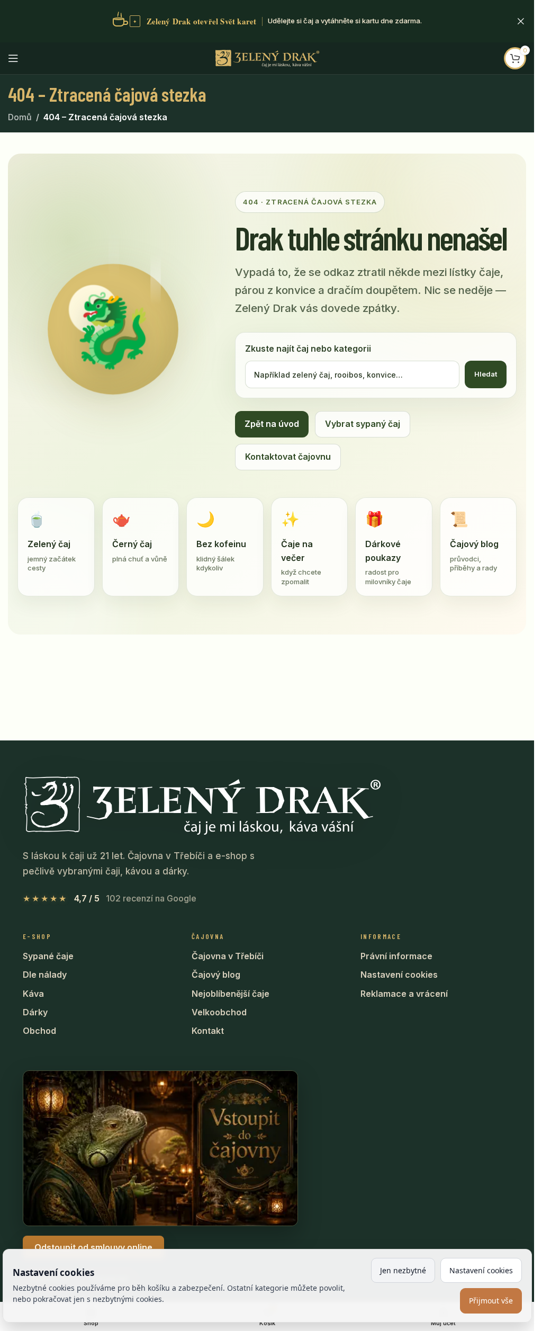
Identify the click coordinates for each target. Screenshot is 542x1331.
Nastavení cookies (399, 974)
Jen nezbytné (403, 1270)
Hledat (485, 374)
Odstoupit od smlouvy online (93, 1247)
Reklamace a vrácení (404, 993)
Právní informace (396, 956)
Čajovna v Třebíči (228, 956)
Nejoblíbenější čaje (230, 993)
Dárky (35, 1012)
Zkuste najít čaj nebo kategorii (308, 348)
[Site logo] (267, 57)
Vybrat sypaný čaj (362, 423)
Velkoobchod (219, 1012)
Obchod (39, 1030)
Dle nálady (45, 974)
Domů (20, 117)
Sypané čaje (48, 956)
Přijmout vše (491, 1301)
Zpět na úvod (272, 423)
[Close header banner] (521, 21)
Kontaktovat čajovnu (288, 456)
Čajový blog (216, 974)
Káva (33, 993)
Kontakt (208, 1030)
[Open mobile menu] (13, 58)
